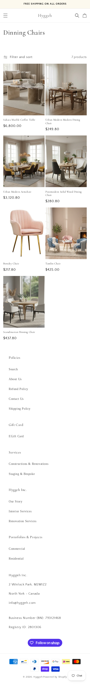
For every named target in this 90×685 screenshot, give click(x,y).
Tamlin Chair (53, 263)
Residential (16, 558)
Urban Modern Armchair (17, 191)
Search (13, 369)
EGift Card (16, 436)
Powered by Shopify (55, 677)
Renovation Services (22, 521)
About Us (15, 379)
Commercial (17, 548)
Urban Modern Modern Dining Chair (62, 121)
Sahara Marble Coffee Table (19, 119)
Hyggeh (38, 677)
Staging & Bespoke (22, 474)
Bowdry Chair (11, 263)
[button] (5, 15)
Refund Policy (18, 389)
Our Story (15, 501)
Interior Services (20, 511)
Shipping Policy (20, 408)
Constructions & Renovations (28, 463)
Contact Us (16, 398)
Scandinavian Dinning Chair (19, 332)
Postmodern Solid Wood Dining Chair (63, 193)
